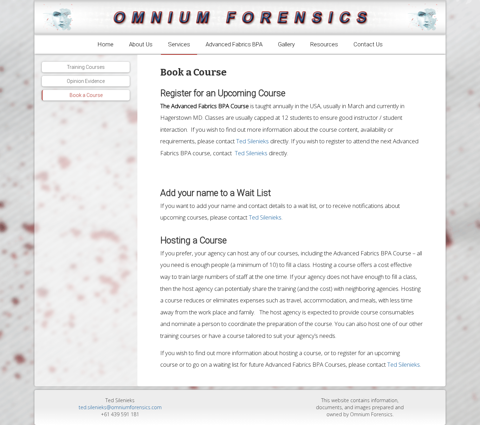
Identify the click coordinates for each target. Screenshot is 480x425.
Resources (324, 44)
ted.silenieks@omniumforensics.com (120, 407)
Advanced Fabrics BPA (234, 44)
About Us (141, 44)
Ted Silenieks (252, 141)
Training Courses (86, 67)
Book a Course (86, 95)
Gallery (286, 44)
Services (179, 44)
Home (105, 44)
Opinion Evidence (86, 81)
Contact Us (368, 44)
